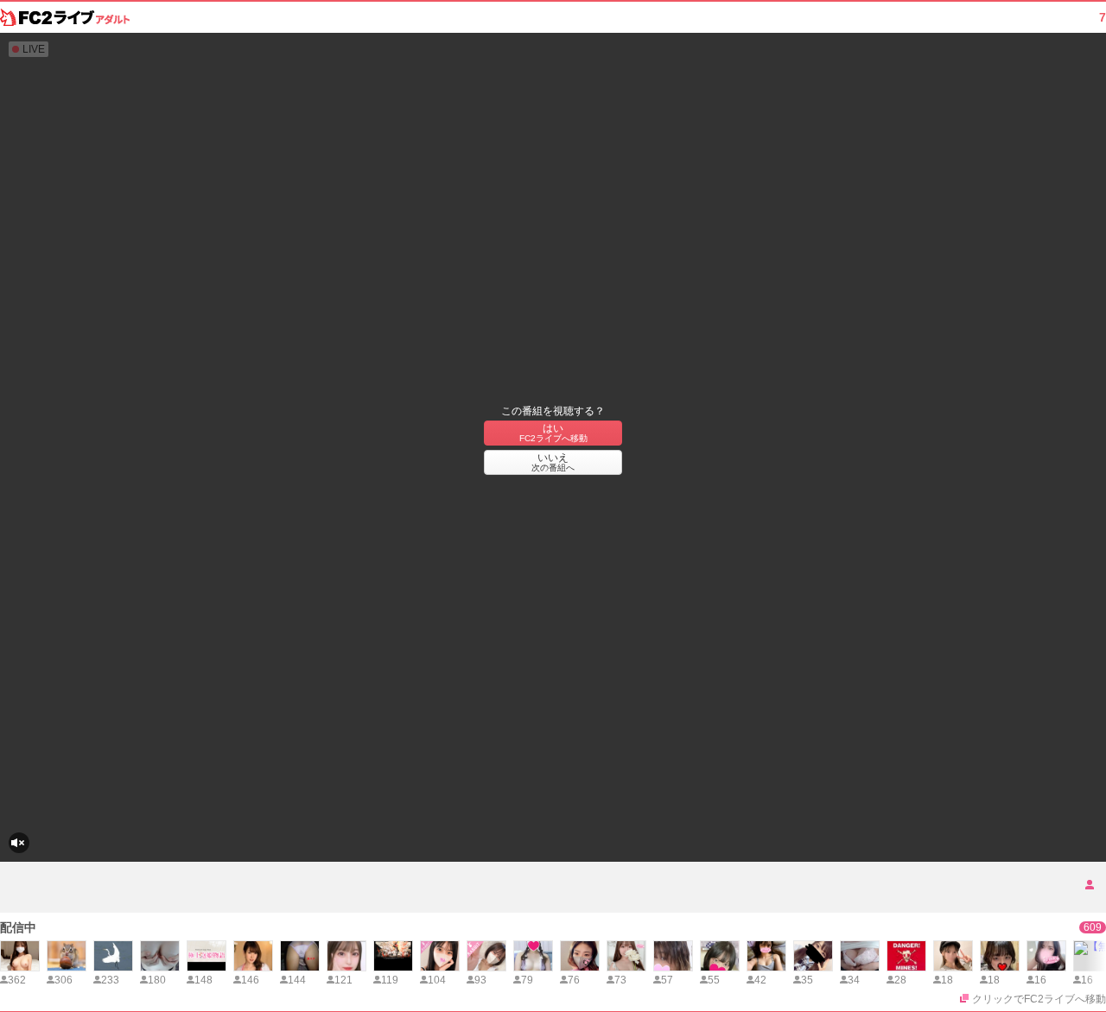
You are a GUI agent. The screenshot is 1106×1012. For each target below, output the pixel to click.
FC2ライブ (65, 17)
